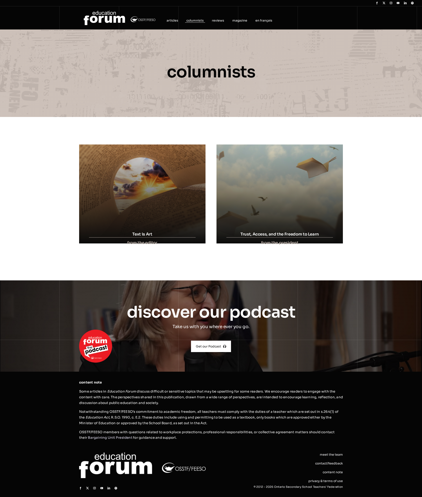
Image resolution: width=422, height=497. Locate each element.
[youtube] (398, 3)
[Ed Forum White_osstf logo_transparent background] (119, 12)
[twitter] (384, 3)
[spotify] (412, 3)
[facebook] (377, 3)
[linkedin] (405, 3)
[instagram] (391, 3)
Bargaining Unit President (110, 437)
